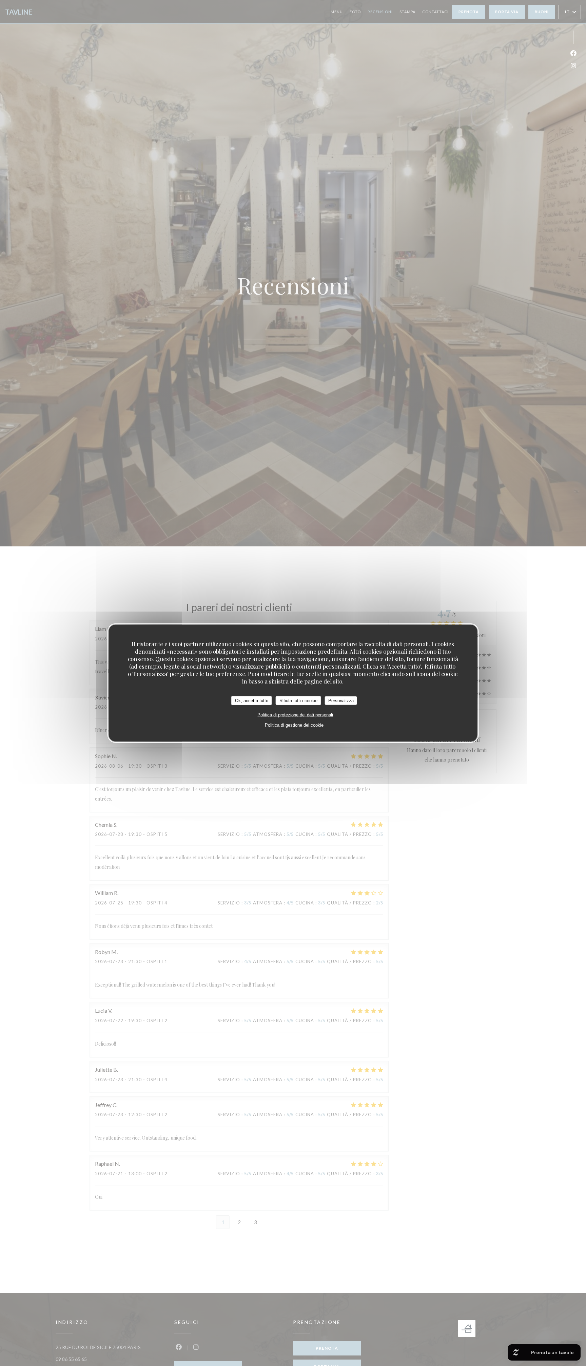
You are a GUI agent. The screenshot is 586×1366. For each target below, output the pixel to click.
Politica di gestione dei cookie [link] (294, 725)
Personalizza (341, 700)
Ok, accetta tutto (251, 700)
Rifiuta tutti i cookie (298, 700)
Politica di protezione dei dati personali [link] (295, 714)
